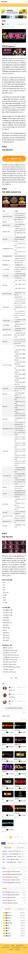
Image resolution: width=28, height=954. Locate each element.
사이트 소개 (6, 945)
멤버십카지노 (17, 759)
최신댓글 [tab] (4, 888)
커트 (8, 925)
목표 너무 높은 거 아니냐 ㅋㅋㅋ (11, 892)
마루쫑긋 (9, 933)
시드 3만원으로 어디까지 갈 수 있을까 (12, 880)
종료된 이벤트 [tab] (20, 847)
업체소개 (6, 5)
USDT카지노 (17, 730)
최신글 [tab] (3, 868)
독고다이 (9, 920)
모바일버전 (17, 949)
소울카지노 (4, 771)
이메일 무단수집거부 (5, 947)
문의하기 (11, 949)
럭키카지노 (4, 730)
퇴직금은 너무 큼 (8, 900)
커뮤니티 (17, 5)
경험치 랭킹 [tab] (20, 909)
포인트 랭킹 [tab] (7, 909)
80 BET (16, 771)
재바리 (8, 928)
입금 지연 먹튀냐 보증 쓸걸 (11, 871)
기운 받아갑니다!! (9, 897)
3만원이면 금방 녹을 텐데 (10, 894)
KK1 (8, 930)
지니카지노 (4, 827)
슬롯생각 (4, 744)
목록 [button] (25, 712)
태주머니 (9, 918)
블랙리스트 (23, 5)
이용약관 (12, 945)
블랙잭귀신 (9, 915)
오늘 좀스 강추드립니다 (10, 877)
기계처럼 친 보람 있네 (9, 903)
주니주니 (9, 913)
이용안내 (25, 947)
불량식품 (9, 936)
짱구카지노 (17, 813)
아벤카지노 (17, 799)
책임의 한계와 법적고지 (16, 947)
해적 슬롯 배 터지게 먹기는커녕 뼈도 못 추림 (12, 874)
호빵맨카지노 (17, 786)
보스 (3, 799)
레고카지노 (4, 786)
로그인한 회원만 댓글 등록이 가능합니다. (14, 708)
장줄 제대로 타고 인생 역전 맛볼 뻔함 (12, 882)
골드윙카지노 (5, 759)
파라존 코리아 (18, 744)
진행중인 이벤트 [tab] (7, 848)
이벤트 (11, 5)
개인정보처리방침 (19, 945)
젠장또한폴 (9, 923)
